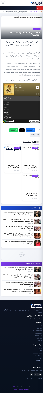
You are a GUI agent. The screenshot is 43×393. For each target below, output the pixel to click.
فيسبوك (29, 130)
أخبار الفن (32, 12)
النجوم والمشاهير (37, 330)
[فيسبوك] (31, 374)
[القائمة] (3, 3)
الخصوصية (26, 389)
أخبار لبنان (39, 325)
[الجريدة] (36, 3)
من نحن (40, 348)
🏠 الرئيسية (39, 12)
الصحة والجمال (38, 333)
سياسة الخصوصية (37, 353)
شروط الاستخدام (38, 355)
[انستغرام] (40, 374)
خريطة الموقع (38, 363)
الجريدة (13, 386)
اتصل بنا (40, 350)
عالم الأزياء (39, 338)
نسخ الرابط (34, 134)
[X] (36, 374)
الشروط (21, 389)
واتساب (13, 130)
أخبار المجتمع (38, 335)
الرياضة (40, 340)
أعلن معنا (39, 358)
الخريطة (16, 389)
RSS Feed (39, 360)
